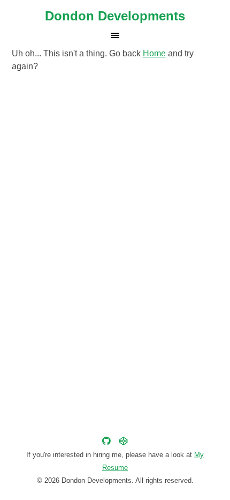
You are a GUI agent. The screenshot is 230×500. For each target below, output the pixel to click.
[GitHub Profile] (106, 441)
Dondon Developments (115, 16)
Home (154, 53)
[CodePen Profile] (123, 441)
